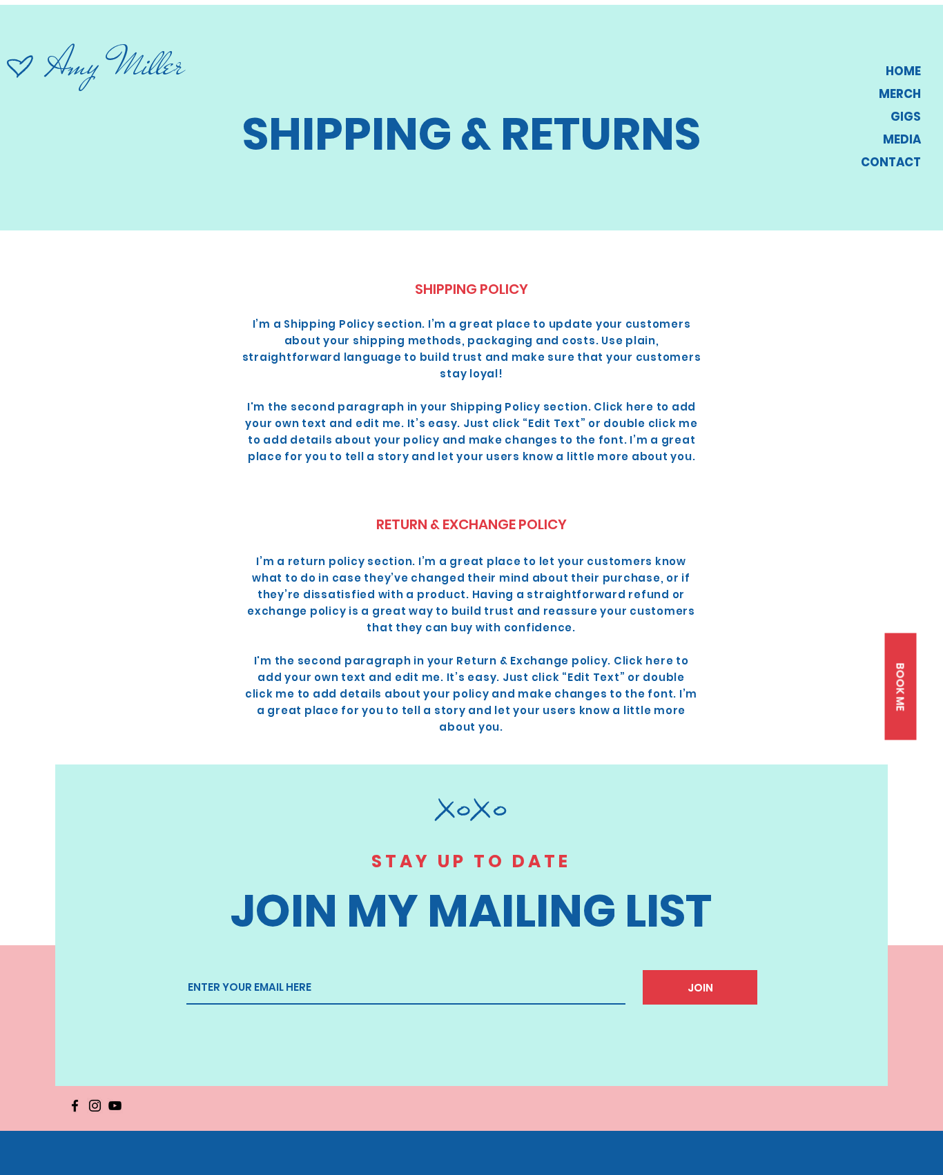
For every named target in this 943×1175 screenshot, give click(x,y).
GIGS (906, 116)
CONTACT (891, 162)
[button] (900, 686)
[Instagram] (95, 1106)
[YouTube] (115, 1106)
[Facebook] (75, 1106)
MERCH (900, 94)
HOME (903, 71)
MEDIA (902, 139)
